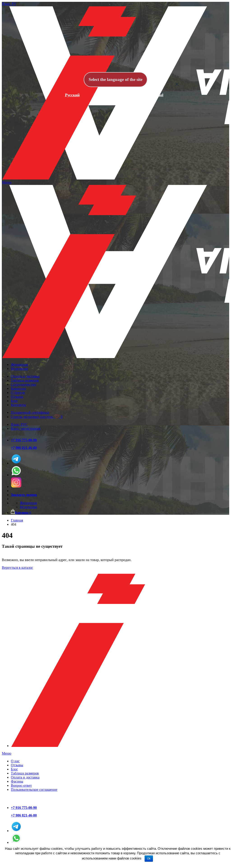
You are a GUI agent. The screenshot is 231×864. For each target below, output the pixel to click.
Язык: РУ (9, 4)
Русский (72, 95)
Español (156, 95)
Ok (148, 858)
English (100, 95)
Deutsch (128, 95)
